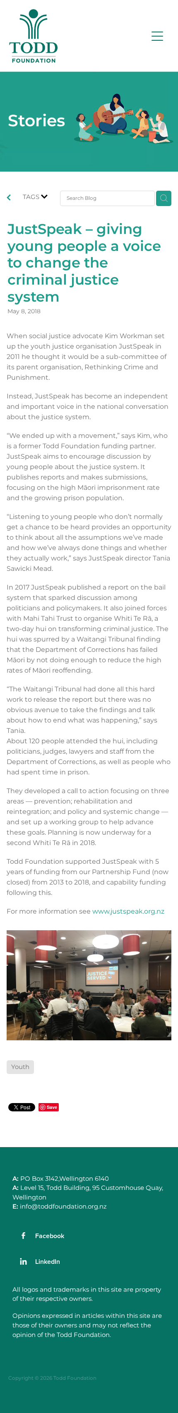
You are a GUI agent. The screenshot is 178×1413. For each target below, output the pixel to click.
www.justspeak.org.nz (128, 911)
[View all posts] (9, 199)
